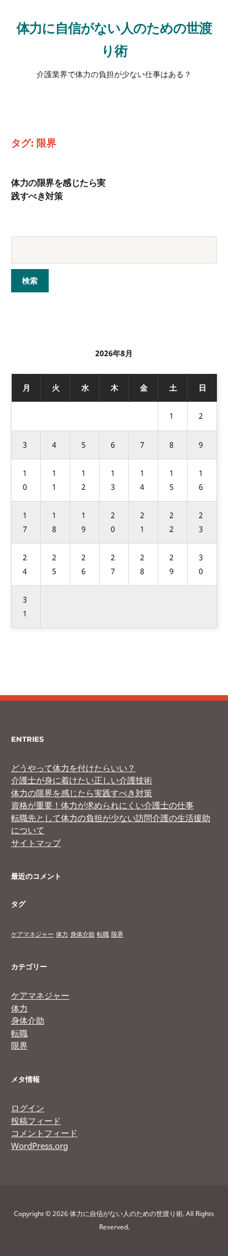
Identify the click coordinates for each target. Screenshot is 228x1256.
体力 (62, 934)
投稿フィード (36, 1120)
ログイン (27, 1107)
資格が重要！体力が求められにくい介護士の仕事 (102, 805)
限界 (117, 934)
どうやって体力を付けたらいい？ (73, 767)
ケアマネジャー (32, 934)
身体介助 (82, 934)
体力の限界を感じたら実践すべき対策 (81, 792)
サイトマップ (36, 842)
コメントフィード (44, 1132)
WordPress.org (39, 1145)
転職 (103, 934)
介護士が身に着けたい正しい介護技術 (81, 780)
